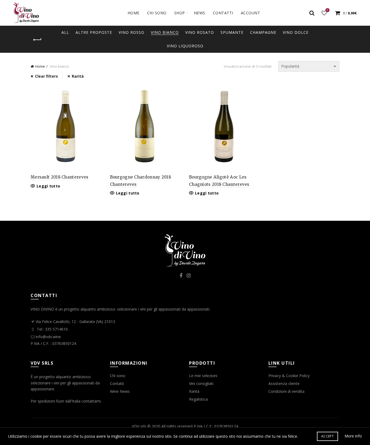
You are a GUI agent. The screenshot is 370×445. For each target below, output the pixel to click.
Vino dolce (296, 32)
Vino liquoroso (185, 45)
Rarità (78, 76)
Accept (327, 436)
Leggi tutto (48, 186)
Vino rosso (131, 32)
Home (133, 12)
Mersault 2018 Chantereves (60, 177)
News (199, 12)
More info (353, 436)
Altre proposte (94, 32)
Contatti (117, 383)
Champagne (263, 32)
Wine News (120, 391)
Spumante (232, 32)
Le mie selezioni (203, 375)
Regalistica (198, 399)
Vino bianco (165, 32)
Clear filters (46, 76)
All (65, 32)
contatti (223, 12)
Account (250, 12)
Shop (179, 12)
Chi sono (157, 12)
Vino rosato (199, 32)
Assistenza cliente (284, 383)
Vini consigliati (201, 383)
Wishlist (327, 10)
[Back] (37, 39)
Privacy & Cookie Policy (289, 375)
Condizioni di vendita (286, 391)
